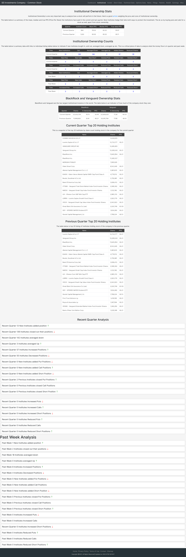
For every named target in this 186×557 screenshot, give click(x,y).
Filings (155, 3)
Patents (162, 3)
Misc (182, 3)
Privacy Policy (83, 551)
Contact (103, 551)
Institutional (101, 3)
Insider (109, 3)
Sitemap (110, 551)
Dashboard (92, 3)
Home (75, 551)
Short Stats (118, 3)
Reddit (168, 3)
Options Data (141, 3)
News (149, 3)
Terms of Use (94, 551)
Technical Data (129, 3)
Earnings (175, 3)
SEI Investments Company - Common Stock (22, 3)
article (115, 16)
